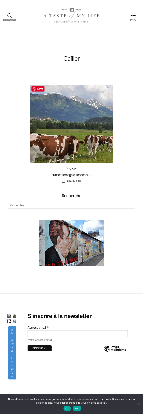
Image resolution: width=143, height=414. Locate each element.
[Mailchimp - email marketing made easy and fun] (115, 351)
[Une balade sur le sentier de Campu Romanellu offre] (14, 321)
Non (77, 408)
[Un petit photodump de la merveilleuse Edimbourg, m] (14, 316)
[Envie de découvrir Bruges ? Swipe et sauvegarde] (9, 316)
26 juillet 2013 (74, 181)
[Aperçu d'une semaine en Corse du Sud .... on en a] (9, 321)
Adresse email (38, 327)
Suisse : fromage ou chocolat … (71, 175)
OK (67, 408)
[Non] (138, 404)
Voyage (71, 168)
